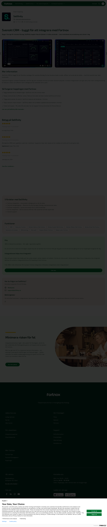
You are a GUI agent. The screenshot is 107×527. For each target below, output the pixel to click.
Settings (4, 521)
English (4, 500)
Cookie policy (13, 521)
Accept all (94, 511)
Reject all (94, 514)
